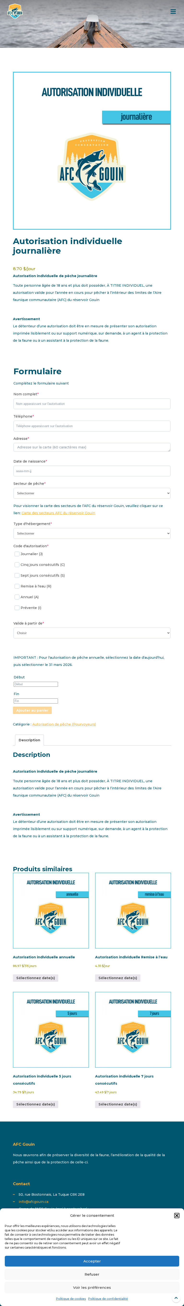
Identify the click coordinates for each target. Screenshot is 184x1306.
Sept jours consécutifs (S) (43, 575)
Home (105, 24)
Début (19, 677)
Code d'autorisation (30, 546)
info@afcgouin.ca (33, 1202)
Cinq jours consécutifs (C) (43, 565)
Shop (124, 24)
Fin (16, 694)
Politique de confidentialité (108, 1298)
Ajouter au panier (32, 710)
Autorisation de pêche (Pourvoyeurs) (64, 724)
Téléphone (23, 416)
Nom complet (26, 394)
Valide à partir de (28, 623)
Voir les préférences (92, 1287)
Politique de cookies (71, 1298)
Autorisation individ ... (157, 24)
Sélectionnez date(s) (35, 978)
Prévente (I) (31, 608)
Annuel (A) (30, 597)
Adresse (21, 438)
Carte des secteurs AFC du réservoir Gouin (58, 513)
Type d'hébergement (32, 524)
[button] (176, 1215)
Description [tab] (29, 740)
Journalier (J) (32, 554)
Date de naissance (30, 461)
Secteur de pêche (29, 483)
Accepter (92, 1261)
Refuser (92, 1274)
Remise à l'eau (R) (36, 586)
